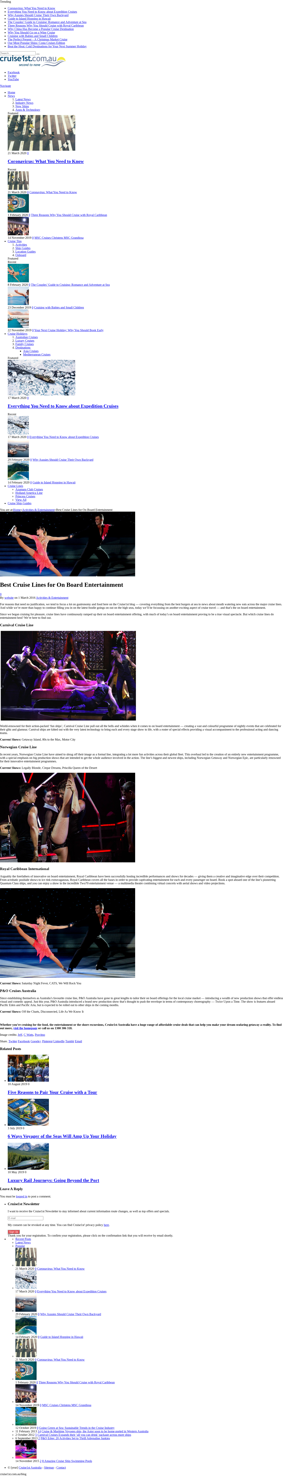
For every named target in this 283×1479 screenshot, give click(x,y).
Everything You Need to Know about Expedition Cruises (42, 11)
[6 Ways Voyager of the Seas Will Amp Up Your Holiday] (28, 1124)
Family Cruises (24, 344)
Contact (61, 1467)
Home (11, 92)
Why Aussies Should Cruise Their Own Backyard (38, 15)
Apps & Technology (27, 109)
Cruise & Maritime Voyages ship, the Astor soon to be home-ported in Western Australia (95, 1431)
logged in (21, 1196)
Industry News (24, 102)
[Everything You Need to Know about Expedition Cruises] (41, 394)
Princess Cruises (25, 496)
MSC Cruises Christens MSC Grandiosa (59, 237)
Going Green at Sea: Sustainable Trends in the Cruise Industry (77, 1427)
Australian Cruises (26, 337)
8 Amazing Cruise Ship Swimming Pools (67, 1461)
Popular (20, 1246)
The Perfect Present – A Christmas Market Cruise (37, 39)
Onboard (20, 255)
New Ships (22, 106)
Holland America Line (29, 492)
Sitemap (49, 1467)
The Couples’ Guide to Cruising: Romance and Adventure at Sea (47, 22)
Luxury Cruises (24, 340)
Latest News (23, 99)
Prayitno (40, 1034)
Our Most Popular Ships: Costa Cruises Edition (36, 43)
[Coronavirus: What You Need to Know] (41, 149)
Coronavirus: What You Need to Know (31, 8)
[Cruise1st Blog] (32, 65)
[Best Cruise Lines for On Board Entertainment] (67, 575)
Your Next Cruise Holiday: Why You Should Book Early (69, 330)
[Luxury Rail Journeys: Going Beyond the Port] (28, 1168)
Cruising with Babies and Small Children (33, 36)
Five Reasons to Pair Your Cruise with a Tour (52, 1092)
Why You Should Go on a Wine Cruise (31, 32)
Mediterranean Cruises (36, 354)
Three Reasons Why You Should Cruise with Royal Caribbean (46, 25)
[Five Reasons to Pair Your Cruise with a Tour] (28, 1080)
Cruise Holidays (17, 333)
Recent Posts (23, 1239)
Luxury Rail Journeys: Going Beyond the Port (53, 1180)
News (11, 96)
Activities (21, 244)
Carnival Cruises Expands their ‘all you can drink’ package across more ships (84, 1434)
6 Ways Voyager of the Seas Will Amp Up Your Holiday (62, 1136)
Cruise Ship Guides (19, 503)
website (9, 597)
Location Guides (25, 251)
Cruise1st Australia (30, 1467)
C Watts (28, 1034)
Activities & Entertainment (52, 597)
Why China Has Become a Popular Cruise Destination (41, 29)
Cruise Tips (15, 241)
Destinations (22, 347)
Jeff (20, 1034)
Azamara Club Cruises (29, 489)
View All (20, 499)
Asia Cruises (31, 351)
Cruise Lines (15, 486)
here (106, 1225)
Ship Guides (22, 248)
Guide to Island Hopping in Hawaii (29, 18)
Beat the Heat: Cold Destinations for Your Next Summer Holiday (47, 46)
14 (39, 1431)
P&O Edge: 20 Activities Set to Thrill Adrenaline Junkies (75, 1438)
